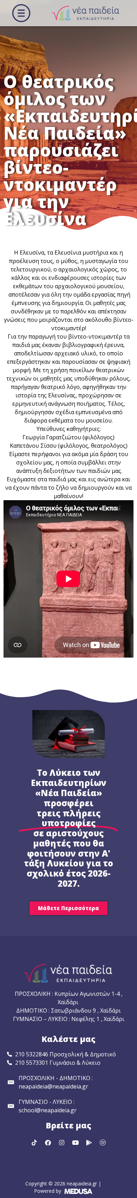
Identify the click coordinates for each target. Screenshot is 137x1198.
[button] (21, 13)
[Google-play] (89, 1142)
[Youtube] (75, 1142)
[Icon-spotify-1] (103, 1142)
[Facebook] (48, 1142)
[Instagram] (62, 1142)
